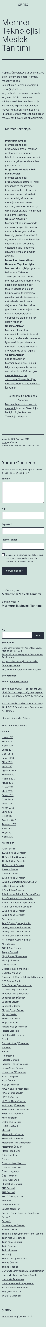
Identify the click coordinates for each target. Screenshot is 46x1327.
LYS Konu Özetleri (11, 1126)
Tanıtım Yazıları (10, 1229)
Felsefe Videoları (10, 1031)
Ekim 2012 (7, 812)
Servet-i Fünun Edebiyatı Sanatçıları (20, 1213)
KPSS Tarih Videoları (12, 1113)
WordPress (7, 1316)
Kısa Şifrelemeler (10, 1084)
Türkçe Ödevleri (10, 1262)
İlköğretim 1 (8, 1055)
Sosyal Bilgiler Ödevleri (13, 1225)
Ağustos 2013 (9, 770)
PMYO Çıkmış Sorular (13, 1196)
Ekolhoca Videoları (11, 1018)
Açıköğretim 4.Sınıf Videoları (16, 939)
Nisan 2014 (7, 745)
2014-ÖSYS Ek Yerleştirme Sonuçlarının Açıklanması (22, 655)
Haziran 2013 (8, 778)
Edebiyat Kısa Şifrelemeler (15, 993)
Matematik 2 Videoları (13, 1138)
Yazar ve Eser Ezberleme (14, 1287)
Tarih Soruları (9, 1246)
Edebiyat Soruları (10, 1002)
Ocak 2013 (7, 799)
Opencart (7, 1159)
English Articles (10, 1022)
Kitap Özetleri (9, 1080)
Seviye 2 (6, 1221)
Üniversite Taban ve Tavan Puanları (20, 1275)
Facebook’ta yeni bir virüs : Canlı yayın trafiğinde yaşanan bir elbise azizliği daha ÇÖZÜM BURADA (22, 692)
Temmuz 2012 (9, 824)
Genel (5, 1039)
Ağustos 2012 (9, 820)
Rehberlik (7, 1200)
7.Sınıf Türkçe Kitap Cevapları (17, 906)
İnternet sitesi (9, 539)
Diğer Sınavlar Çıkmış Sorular (17, 985)
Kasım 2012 (8, 807)
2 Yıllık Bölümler (10, 869)
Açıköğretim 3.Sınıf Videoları (16, 935)
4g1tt (4, 442)
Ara (4, 630)
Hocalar (6, 1051)
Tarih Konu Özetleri (12, 1242)
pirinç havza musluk (12, 688)
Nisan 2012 (7, 836)
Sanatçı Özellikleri (11, 1209)
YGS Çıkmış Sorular (12, 1291)
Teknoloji (6, 1254)
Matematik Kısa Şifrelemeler (16, 1142)
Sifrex (23, 4)
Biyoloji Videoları (10, 960)
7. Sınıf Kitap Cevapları (13, 890)
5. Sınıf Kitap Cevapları (13, 877)
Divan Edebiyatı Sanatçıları (15, 989)
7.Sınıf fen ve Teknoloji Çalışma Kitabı (21, 894)
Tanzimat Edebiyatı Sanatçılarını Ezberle (22, 1233)
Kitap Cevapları (10, 1076)
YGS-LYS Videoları (11, 1295)
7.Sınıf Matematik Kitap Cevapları (19, 902)
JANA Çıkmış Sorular (12, 1068)
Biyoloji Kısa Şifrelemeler (14, 956)
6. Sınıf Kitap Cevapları (13, 886)
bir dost (6, 718)
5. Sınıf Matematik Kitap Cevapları (19, 882)
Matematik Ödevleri (12, 1147)
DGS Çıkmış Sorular (12, 981)
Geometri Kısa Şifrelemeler (15, 1043)
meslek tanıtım (10, 117)
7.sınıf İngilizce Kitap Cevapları (17, 898)
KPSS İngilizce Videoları (14, 1101)
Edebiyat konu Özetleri (13, 997)
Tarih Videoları (9, 1250)
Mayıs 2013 (7, 783)
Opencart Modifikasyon (14, 1163)
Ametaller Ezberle (19, 681)
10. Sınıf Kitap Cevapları (14, 853)
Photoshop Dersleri (12, 1184)
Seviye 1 (6, 1217)
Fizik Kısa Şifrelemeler (13, 1035)
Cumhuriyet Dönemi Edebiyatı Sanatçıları (23, 977)
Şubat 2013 (7, 795)
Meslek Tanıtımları (10, 445)
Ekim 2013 (7, 762)
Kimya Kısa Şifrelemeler (14, 1072)
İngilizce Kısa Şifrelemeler (15, 1064)
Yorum (6, 478)
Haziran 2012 (8, 828)
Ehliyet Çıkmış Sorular (13, 1010)
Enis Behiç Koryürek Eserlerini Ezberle (21, 669)
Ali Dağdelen (8, 944)
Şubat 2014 (8, 749)
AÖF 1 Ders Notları (11, 948)
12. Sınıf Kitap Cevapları (14, 861)
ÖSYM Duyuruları (10, 1171)
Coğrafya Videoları (11, 973)
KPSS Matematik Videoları (15, 1109)
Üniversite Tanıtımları (13, 1279)
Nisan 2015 (7, 737)
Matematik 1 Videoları (13, 1134)
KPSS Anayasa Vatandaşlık (15, 1089)
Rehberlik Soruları (11, 1204)
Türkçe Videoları (10, 1266)
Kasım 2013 (8, 758)
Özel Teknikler (9, 1175)
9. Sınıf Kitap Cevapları (13, 915)
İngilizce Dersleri (10, 1060)
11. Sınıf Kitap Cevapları (14, 857)
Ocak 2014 (7, 754)
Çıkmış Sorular (9, 964)
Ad (4, 509)
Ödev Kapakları (10, 1155)
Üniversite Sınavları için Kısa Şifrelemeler (23, 1271)
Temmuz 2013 (9, 774)
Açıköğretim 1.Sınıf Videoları (16, 927)
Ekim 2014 (7, 741)
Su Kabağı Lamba (11, 665)
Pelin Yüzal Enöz (10, 1180)
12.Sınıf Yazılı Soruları (13, 865)
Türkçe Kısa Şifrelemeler (14, 1258)
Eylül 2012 (7, 816)
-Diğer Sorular (9, 848)
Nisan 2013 (7, 787)
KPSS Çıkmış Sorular (12, 1093)
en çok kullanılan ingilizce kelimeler (20, 661)
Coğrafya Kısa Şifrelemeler (15, 969)
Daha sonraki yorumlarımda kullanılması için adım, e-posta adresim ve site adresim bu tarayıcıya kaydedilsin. (24, 558)
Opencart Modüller (11, 1167)
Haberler (6, 1047)
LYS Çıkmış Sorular (11, 1122)
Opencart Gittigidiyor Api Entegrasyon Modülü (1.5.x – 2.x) (22, 649)
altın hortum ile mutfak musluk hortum (22, 703)
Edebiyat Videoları (11, 1006)
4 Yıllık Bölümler (10, 873)
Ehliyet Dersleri (9, 1014)
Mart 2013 (7, 791)
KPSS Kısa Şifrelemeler (13, 1105)
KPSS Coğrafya (10, 1097)
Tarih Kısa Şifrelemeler (13, 1238)
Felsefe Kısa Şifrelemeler (14, 1026)
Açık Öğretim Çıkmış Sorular (16, 923)
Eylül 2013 (7, 766)
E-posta (7, 524)
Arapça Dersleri (10, 952)
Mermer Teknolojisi (29, 101)
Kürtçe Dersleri (9, 1117)
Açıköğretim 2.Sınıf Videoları (16, 931)
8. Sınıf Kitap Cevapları (13, 911)
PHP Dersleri (8, 1188)
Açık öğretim (8, 919)
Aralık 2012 (7, 803)
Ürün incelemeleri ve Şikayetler (18, 1283)
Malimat (6, 1130)
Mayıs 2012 (7, 832)
